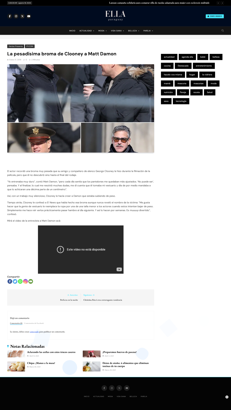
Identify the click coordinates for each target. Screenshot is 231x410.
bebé (202, 56)
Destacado (183, 65)
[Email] (30, 281)
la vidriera (207, 74)
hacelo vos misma (173, 74)
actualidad (169, 56)
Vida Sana (116, 30)
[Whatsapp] (20, 281)
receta (196, 92)
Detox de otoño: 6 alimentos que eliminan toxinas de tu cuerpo (126, 364)
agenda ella (187, 56)
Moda (101, 30)
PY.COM (29, 46)
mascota (182, 83)
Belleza (132, 30)
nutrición (168, 92)
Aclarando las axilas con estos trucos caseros (51, 352)
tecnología (181, 101)
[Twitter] (15, 281)
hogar (192, 74)
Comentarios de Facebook (34, 323)
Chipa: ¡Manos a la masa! (41, 363)
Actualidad (85, 30)
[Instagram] (25, 281)
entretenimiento (204, 65)
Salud (209, 92)
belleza (216, 56)
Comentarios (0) (16, 323)
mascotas (198, 83)
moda (214, 83)
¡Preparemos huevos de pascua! (120, 352)
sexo (166, 101)
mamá (167, 83)
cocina (167, 65)
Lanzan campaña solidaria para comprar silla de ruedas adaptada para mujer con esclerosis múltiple (159, 3)
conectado (34, 331)
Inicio (72, 30)
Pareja (147, 30)
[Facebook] (9, 281)
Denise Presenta (16, 46)
